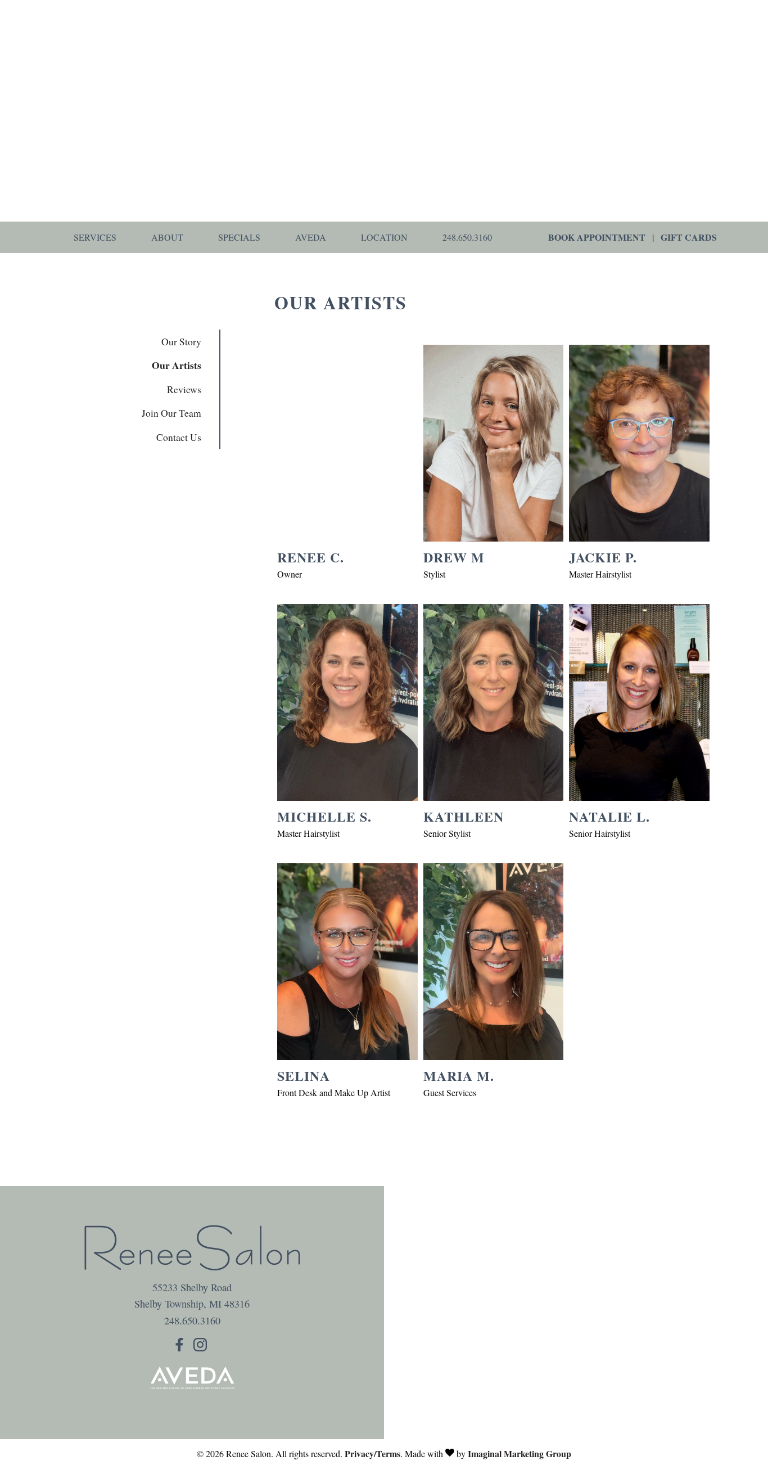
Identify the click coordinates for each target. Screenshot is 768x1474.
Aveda (310, 237)
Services (95, 237)
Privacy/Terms (372, 1453)
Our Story (181, 341)
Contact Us (178, 437)
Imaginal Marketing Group (519, 1453)
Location (384, 237)
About (167, 237)
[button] (182, 1347)
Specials (239, 237)
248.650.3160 (467, 237)
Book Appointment (596, 237)
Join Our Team (171, 413)
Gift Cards (689, 237)
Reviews (184, 389)
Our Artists (176, 365)
